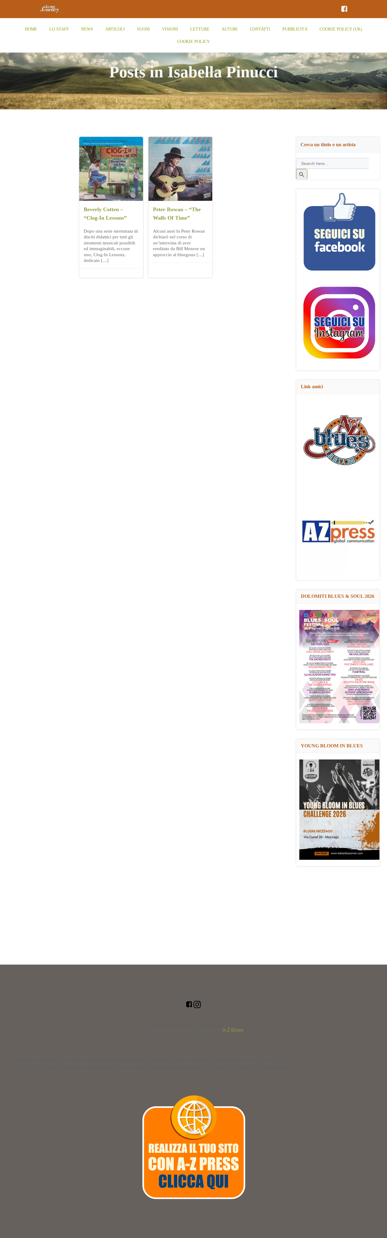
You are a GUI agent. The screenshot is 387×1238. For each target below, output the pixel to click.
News (87, 29)
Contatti (260, 29)
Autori (230, 29)
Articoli (115, 29)
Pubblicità (294, 29)
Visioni (170, 29)
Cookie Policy (193, 41)
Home (31, 29)
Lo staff (59, 29)
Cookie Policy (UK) (341, 29)
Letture (200, 29)
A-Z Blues (233, 1030)
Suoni (143, 29)
